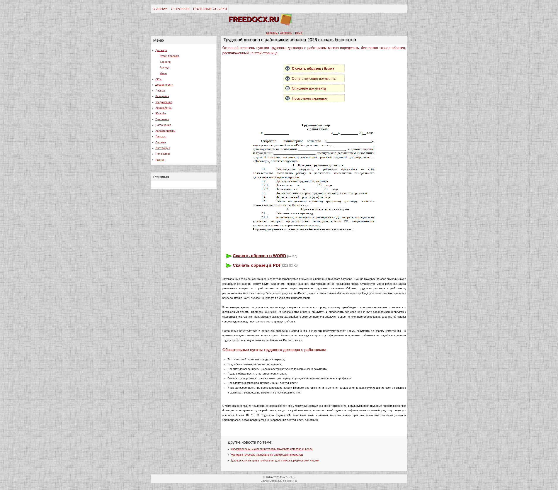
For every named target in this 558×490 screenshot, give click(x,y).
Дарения (165, 61)
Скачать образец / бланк (313, 68)
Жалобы (160, 113)
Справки (160, 142)
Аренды (165, 67)
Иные (163, 73)
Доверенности (164, 84)
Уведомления (163, 102)
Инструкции (162, 148)
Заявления (162, 96)
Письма (160, 90)
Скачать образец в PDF (257, 265)
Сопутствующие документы (314, 78)
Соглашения (163, 125)
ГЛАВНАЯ (160, 9)
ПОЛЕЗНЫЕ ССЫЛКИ (210, 9)
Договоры (161, 50)
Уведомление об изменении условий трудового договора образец (272, 449)
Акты (158, 79)
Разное (160, 159)
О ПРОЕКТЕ (180, 9)
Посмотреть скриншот (309, 98)
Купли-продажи (169, 56)
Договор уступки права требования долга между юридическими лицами (275, 460)
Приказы (160, 136)
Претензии (162, 119)
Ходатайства (163, 107)
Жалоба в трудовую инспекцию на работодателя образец (267, 454)
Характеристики (165, 130)
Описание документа (309, 88)
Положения (162, 153)
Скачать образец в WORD (259, 255)
